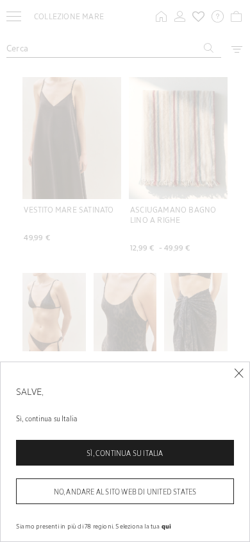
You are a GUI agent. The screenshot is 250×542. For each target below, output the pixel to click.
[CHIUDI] (238, 373)
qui (167, 526)
